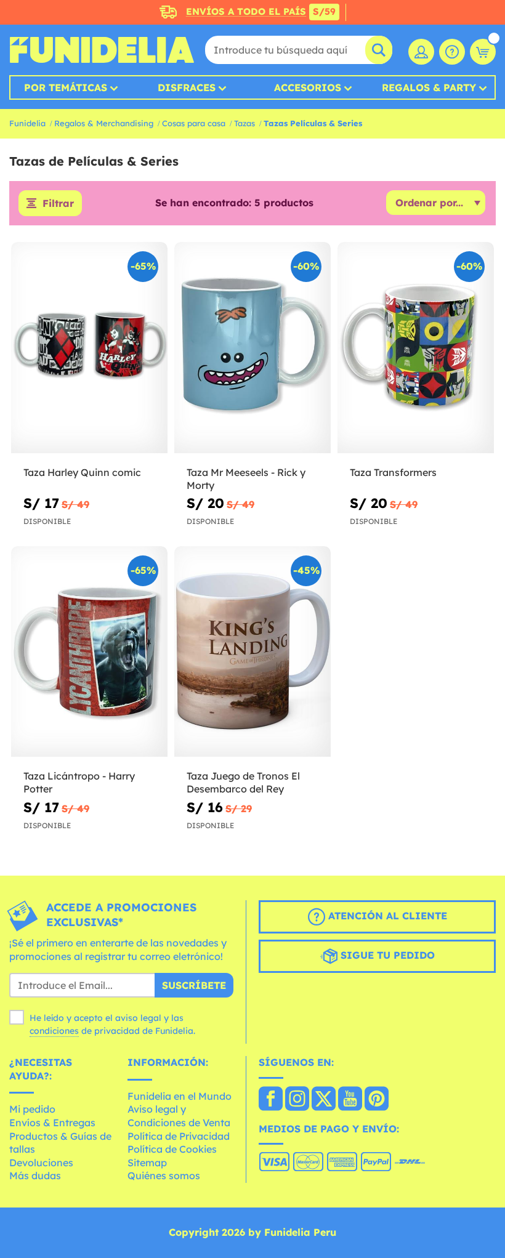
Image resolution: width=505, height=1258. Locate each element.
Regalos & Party (429, 87)
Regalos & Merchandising (103, 123)
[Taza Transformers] (415, 348)
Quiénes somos (163, 1175)
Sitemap (147, 1162)
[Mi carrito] (483, 52)
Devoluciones (41, 1162)
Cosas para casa (193, 123)
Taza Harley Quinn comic (82, 472)
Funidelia (27, 123)
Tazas (244, 123)
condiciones (54, 1030)
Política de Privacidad (178, 1136)
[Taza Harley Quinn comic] (89, 348)
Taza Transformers (393, 472)
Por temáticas (65, 87)
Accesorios (307, 87)
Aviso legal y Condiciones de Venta (178, 1116)
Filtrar (58, 203)
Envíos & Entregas (52, 1122)
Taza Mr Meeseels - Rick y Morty (246, 478)
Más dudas (35, 1175)
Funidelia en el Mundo (179, 1096)
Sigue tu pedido (386, 955)
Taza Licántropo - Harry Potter (79, 782)
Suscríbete (194, 985)
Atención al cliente (386, 915)
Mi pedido (32, 1109)
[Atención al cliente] (452, 52)
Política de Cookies (172, 1149)
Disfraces (187, 87)
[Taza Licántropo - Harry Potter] (89, 652)
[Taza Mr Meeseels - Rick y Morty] (252, 348)
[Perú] (271, 1099)
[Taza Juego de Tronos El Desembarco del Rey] (252, 652)
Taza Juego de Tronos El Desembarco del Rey (243, 782)
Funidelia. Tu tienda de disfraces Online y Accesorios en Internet (101, 50)
